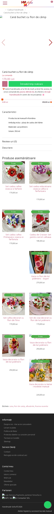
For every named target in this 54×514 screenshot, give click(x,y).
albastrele (30, 406)
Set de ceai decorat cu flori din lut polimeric (41, 319)
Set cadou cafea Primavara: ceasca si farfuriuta (13, 237)
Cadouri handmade (15, 10)
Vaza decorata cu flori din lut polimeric (13, 360)
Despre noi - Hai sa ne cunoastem (17, 424)
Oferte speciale (10, 485)
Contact (7, 452)
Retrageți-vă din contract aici (15, 455)
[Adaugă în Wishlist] (4, 84)
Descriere (7, 148)
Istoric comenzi (10, 474)
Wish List (7, 478)
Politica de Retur (10, 431)
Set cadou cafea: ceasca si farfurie (13, 187)
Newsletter (8, 481)
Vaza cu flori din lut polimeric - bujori (40, 277)
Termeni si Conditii (11, 438)
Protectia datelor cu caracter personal (19, 434)
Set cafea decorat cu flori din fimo (13, 319)
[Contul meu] (47, 3)
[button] (51, 42)
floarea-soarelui (41, 406)
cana (11, 406)
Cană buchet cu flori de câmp (16, 12)
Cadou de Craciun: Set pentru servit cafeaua (40, 235)
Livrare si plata (10, 428)
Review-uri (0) (9, 141)
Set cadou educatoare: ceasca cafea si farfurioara (40, 188)
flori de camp (19, 406)
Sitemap (7, 441)
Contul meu (8, 471)
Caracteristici (9, 112)
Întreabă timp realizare (31, 83)
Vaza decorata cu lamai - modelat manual (40, 385)
